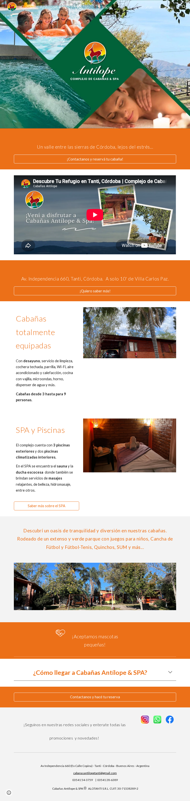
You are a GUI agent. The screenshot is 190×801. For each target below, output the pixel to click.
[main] (95, 144)
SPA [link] (121, 7)
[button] (184, 7)
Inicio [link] (107, 7)
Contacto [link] (167, 7)
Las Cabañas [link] (142, 7)
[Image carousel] (129, 335)
